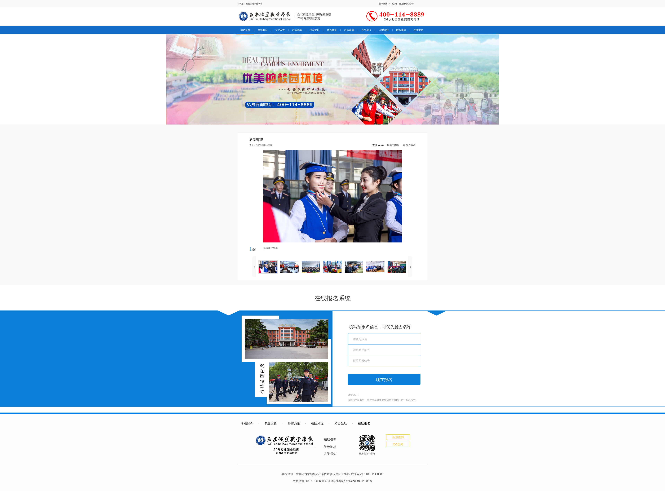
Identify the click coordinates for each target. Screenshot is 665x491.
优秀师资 (332, 30)
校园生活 (340, 423)
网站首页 (245, 30)
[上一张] (290, 196)
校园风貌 (297, 30)
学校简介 (247, 423)
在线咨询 (330, 439)
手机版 (240, 3)
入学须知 (384, 30)
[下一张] (374, 196)
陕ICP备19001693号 (359, 481)
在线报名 (418, 30)
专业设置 (280, 30)
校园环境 (317, 423)
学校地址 (330, 446)
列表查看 (411, 145)
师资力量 (294, 423)
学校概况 (262, 30)
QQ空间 (393, 3)
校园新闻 (349, 30)
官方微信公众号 (406, 3)
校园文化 (314, 30)
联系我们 (401, 30)
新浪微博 (383, 3)
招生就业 (366, 30)
